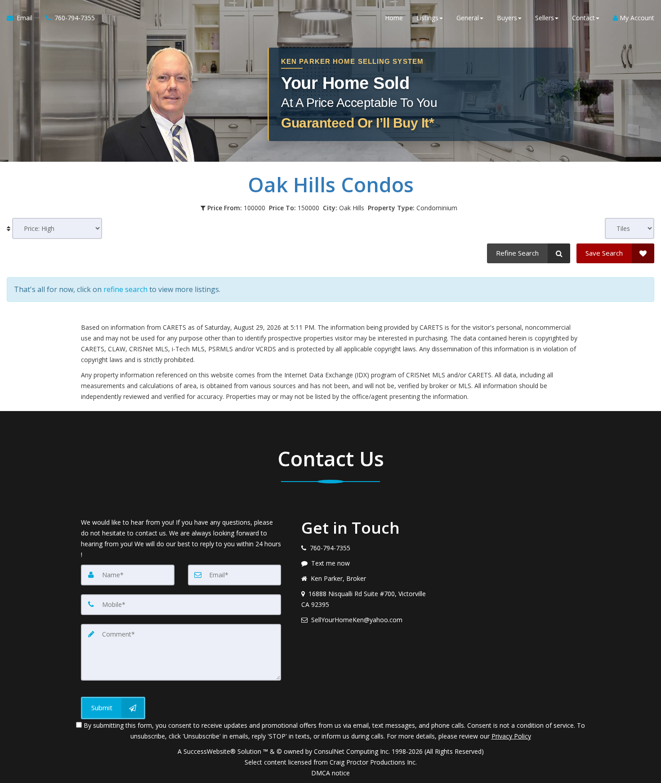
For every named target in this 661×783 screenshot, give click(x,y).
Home (394, 17)
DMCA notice (330, 773)
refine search (125, 289)
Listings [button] (427, 17)
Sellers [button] (544, 17)
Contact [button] (583, 17)
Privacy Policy (511, 736)
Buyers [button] (507, 17)
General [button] (467, 17)
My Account (636, 17)
